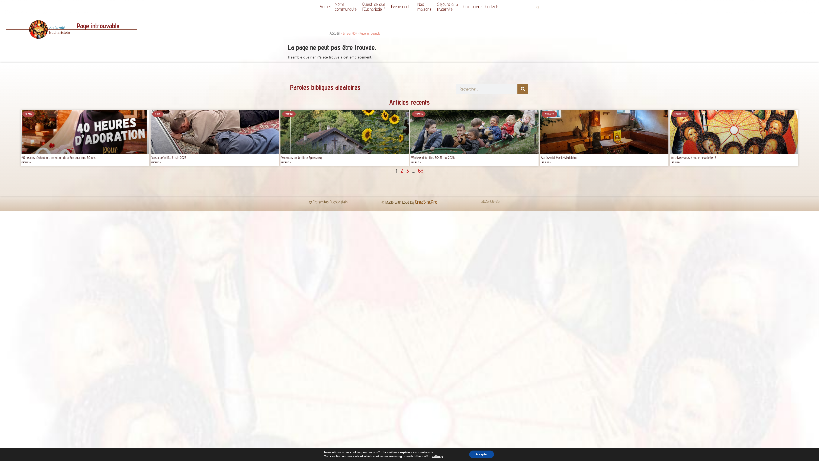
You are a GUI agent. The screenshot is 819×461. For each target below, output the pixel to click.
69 (420, 170)
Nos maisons (424, 6)
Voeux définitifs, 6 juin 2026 (169, 158)
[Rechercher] (522, 89)
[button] (537, 7)
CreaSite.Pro (426, 202)
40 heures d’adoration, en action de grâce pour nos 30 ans (59, 158)
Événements (401, 6)
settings (437, 456)
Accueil (325, 6)
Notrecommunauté (346, 6)
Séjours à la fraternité (447, 6)
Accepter (482, 454)
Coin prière (472, 6)
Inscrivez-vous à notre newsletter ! (693, 158)
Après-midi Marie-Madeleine (559, 158)
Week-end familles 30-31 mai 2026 (433, 158)
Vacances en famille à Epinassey (301, 158)
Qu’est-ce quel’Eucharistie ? (373, 6)
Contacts (492, 6)
